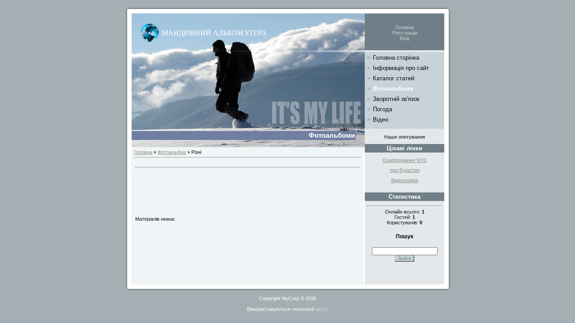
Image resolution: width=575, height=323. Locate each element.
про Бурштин (405, 170)
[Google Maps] (150, 31)
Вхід (404, 38)
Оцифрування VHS (404, 160)
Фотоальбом (172, 152)
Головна (404, 27)
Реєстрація (404, 32)
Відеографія (404, 180)
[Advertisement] (247, 190)
